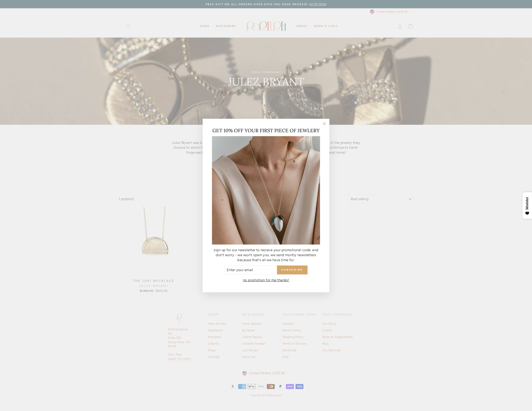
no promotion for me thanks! (266, 280)
